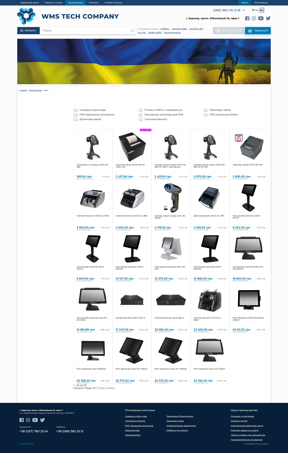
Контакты (27, 443)
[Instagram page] (254, 18)
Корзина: (261, 30)
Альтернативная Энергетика (181, 425)
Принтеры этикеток (135, 421)
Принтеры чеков (220, 110)
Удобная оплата (239, 421)
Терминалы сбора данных (179, 416)
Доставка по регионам (242, 416)
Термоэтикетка (132, 435)
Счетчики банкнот (155, 119)
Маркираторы (132, 430)
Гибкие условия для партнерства (248, 435)
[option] (144, 61)
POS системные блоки (224, 114)
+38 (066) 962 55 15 (69, 431)
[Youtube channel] (261, 18)
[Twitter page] (268, 18)
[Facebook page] (247, 18)
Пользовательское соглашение (246, 439)
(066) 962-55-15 (225, 10)
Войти (245, 2)
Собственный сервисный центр (247, 425)
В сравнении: (231, 30)
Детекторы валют (91, 119)
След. (101, 388)
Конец (111, 388)
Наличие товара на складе (244, 430)
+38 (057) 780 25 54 (34, 431)
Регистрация (261, 2)
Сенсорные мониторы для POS (163, 114)
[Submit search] (132, 30)
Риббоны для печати (177, 430)
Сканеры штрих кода (92, 110)
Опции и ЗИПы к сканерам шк (163, 110)
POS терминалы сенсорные (97, 114)
